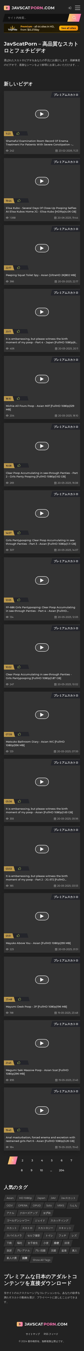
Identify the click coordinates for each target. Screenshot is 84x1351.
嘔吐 (19, 1242)
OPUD (37, 1205)
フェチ (62, 1235)
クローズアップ (29, 1212)
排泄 (67, 1242)
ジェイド (40, 1220)
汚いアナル (23, 1250)
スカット (12, 1227)
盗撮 (64, 1250)
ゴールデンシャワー (18, 1220)
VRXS (60, 1205)
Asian (10, 1197)
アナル (10, 1212)
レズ (74, 1235)
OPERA (22, 1205)
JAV (53, 1197)
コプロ (47, 1212)
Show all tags (41, 1259)
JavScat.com (33, 8)
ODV (10, 1205)
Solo (49, 1205)
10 (41, 1170)
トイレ (49, 1235)
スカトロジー (45, 1227)
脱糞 (24, 1257)
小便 (45, 1242)
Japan (41, 1197)
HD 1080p (25, 1197)
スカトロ (27, 1227)
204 (61, 1170)
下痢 (9, 1242)
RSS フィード (51, 1333)
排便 (56, 1242)
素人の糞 (12, 1257)
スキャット (65, 1227)
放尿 (9, 1250)
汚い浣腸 (40, 1250)
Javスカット (68, 1197)
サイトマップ (33, 1333)
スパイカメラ (14, 1235)
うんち (73, 1205)
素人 (74, 1250)
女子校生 (33, 1242)
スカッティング (59, 1220)
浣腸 (53, 1250)
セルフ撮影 (33, 1235)
